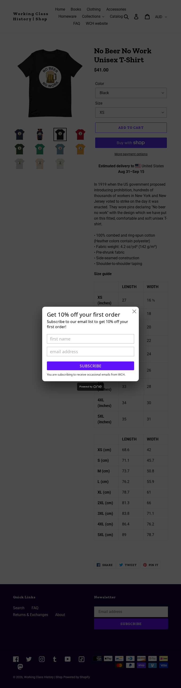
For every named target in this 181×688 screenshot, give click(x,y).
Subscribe (91, 366)
